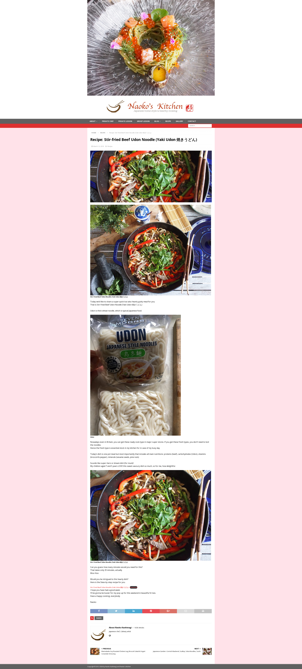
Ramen (98, 618)
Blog (156, 121)
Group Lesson (143, 121)
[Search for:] (200, 126)
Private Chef (107, 121)
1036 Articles (139, 628)
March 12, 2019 (98, 146)
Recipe (168, 121)
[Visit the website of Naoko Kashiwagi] (110, 635)
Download (133, 587)
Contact (192, 121)
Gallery (179, 121)
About (93, 121)
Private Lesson (125, 121)
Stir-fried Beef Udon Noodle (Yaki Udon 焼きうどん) (109, 587)
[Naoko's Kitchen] (151, 94)
